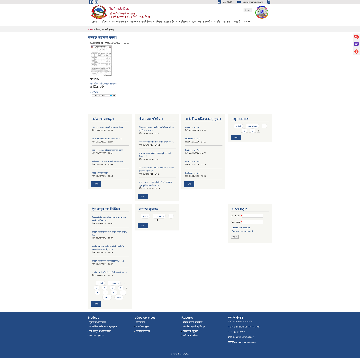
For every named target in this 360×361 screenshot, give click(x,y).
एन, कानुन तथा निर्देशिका (100, 331)
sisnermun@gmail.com (243, 337)
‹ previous (252, 126)
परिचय (105, 21)
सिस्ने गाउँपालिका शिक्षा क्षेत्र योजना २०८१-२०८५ (156, 142)
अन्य (96, 184)
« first (238, 126)
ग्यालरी (237, 21)
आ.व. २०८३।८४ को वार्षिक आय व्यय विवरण (107, 127)
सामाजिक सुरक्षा (142, 326)
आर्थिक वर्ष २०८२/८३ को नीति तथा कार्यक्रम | (108, 161)
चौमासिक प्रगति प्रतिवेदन (194, 326)
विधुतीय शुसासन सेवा (165, 21)
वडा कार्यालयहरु (119, 21)
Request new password (242, 231)
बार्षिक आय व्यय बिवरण (100, 173)
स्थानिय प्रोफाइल (222, 21)
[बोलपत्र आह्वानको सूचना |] (101, 60)
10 (114, 292)
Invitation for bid (192, 127)
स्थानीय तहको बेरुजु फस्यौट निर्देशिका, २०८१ (108, 261)
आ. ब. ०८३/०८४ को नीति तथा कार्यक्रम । (107, 139)
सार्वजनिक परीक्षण (190, 335)
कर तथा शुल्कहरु (96, 335)
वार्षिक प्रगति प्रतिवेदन (192, 322)
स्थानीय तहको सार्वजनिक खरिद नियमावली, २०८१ (109, 272)
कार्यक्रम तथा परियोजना (141, 21)
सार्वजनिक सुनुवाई (190, 331)
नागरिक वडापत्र (143, 331)
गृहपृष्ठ (94, 21)
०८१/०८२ (94, 92)
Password (236, 222)
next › (107, 297)
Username (236, 216)
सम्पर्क (247, 21)
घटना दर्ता (140, 322)
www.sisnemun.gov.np (245, 342)
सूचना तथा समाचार (97, 322)
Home (91, 29)
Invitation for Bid (192, 139)
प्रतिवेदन (183, 21)
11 (123, 292)
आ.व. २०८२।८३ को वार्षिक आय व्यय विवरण (107, 150)
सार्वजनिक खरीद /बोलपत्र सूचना (103, 326)
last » (119, 297)
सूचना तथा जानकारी (201, 21)
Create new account (241, 228)
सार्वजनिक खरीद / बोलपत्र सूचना (103, 84)
